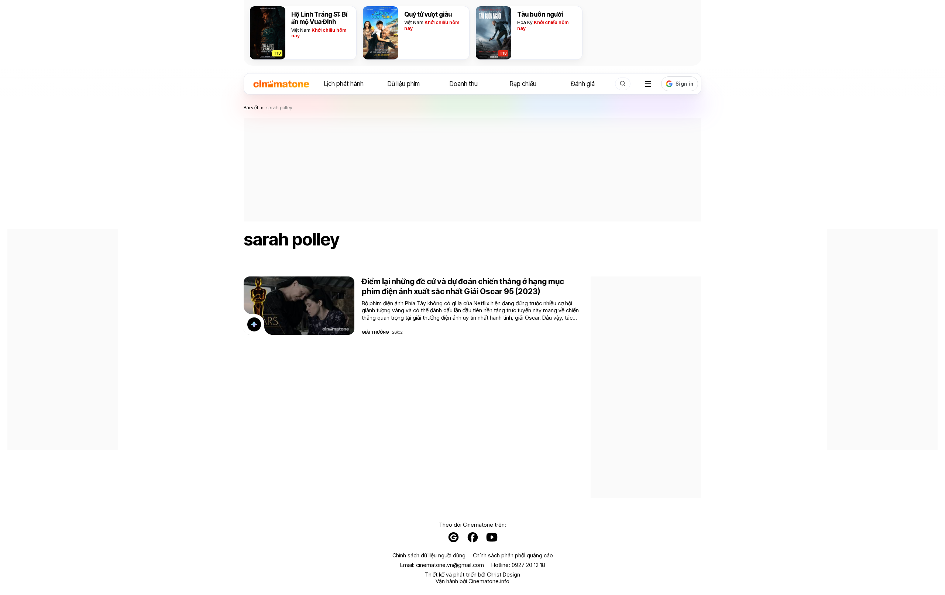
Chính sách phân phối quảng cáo (513, 555)
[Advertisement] (472, 169)
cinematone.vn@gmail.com (450, 564)
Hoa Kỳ (525, 22)
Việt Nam (300, 30)
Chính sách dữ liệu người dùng (428, 555)
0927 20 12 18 (528, 564)
